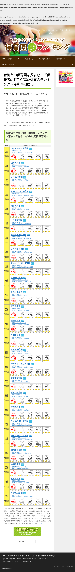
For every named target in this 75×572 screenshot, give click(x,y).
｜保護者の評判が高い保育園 (15, 556)
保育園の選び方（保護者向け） (45, 556)
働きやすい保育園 (44, 59)
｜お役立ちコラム (43, 558)
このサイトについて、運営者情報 (63, 566)
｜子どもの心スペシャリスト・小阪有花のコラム (18, 561)
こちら (40, 523)
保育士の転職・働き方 (29, 558)
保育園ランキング (13, 59)
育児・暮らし (29, 59)
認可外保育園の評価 (8, 64)
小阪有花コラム (60, 59)
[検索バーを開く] (72, 64)
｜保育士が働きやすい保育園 (12, 558)
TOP (3, 59)
